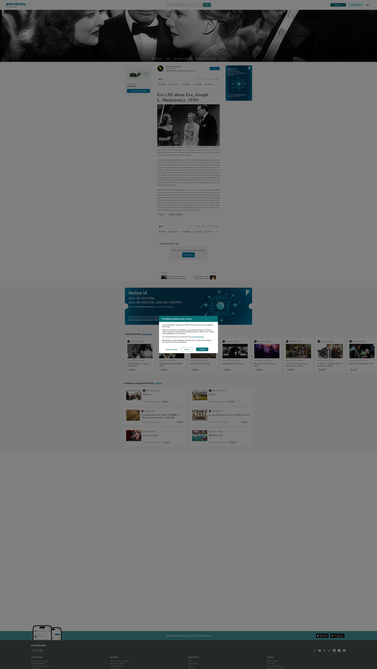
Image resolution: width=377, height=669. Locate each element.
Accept (202, 349)
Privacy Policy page (197, 337)
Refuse (186, 349)
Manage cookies (172, 349)
